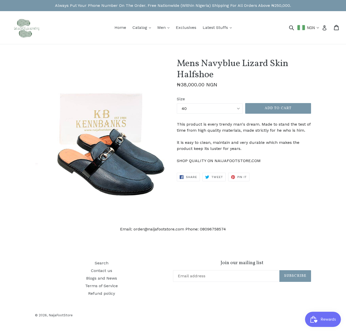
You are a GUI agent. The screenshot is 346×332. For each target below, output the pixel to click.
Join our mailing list (242, 263)
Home (120, 27)
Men (164, 27)
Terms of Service (101, 285)
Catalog (142, 27)
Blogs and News (101, 278)
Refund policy (101, 293)
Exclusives (186, 27)
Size (181, 98)
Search (101, 263)
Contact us (101, 270)
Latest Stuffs (218, 27)
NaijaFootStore (61, 315)
